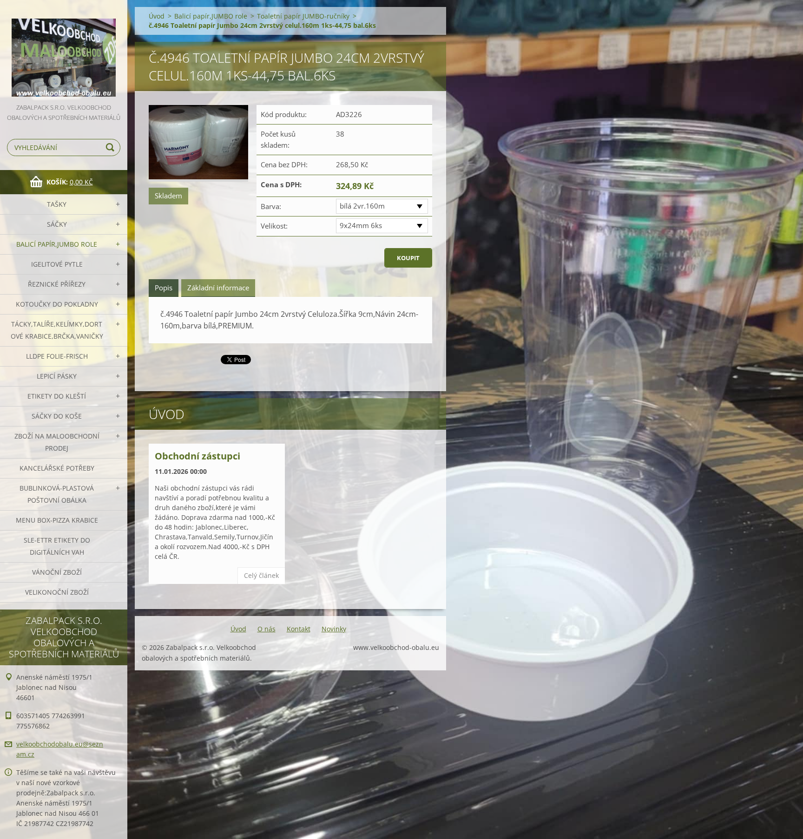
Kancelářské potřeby (57, 468)
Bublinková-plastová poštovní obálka (57, 494)
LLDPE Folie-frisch (57, 356)
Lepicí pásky (57, 376)
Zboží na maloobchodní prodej (56, 442)
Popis (163, 287)
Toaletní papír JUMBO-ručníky (303, 16)
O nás (266, 628)
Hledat (111, 147)
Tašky (56, 204)
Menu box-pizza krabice (57, 520)
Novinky (334, 628)
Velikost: (274, 225)
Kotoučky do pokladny (57, 304)
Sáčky (57, 224)
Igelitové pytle (57, 264)
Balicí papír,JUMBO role (56, 244)
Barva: (271, 206)
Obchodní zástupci (197, 456)
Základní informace (218, 287)
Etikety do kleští (56, 396)
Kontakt (298, 628)
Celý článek (261, 575)
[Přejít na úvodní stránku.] (63, 51)
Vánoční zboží (57, 572)
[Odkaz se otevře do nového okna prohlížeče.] (198, 143)
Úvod (157, 16)
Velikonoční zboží (57, 592)
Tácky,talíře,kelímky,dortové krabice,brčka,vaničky (57, 330)
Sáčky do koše (57, 416)
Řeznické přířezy (57, 284)
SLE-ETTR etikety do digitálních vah (57, 546)
